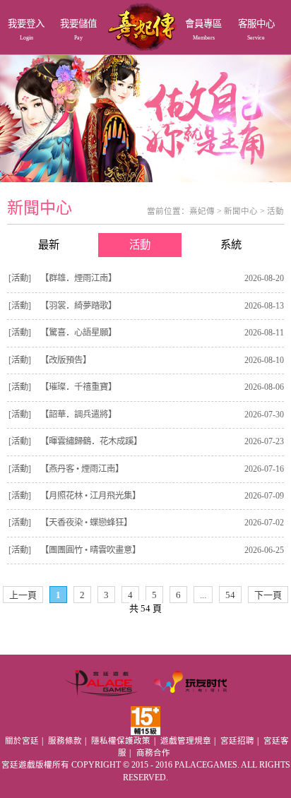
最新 (48, 245)
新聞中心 (241, 211)
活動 (275, 211)
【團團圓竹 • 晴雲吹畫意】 (90, 550)
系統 (231, 245)
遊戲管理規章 (185, 741)
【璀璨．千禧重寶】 (78, 387)
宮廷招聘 (237, 741)
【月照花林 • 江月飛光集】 (90, 496)
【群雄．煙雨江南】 (78, 278)
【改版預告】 (65, 360)
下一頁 (268, 595)
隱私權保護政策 (120, 741)
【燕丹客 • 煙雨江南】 (82, 469)
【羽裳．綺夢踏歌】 (78, 306)
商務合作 (153, 753)
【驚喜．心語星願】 (78, 333)
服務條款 (65, 741)
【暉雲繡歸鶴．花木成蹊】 (91, 441)
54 (230, 595)
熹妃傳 (202, 211)
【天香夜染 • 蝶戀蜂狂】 (86, 523)
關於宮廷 (22, 741)
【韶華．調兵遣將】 (78, 414)
